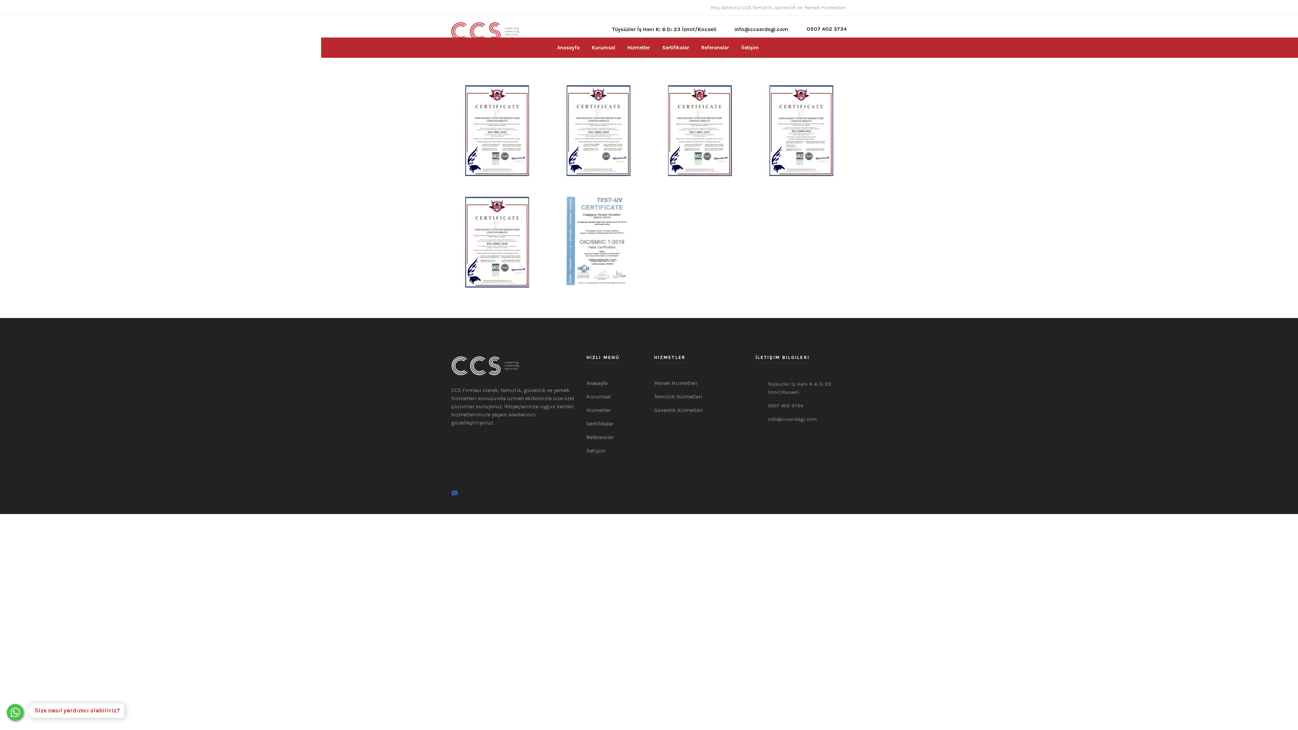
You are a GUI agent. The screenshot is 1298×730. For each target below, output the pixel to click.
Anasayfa (568, 48)
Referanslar (715, 48)
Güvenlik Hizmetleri (678, 410)
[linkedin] (474, 8)
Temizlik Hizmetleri (678, 396)
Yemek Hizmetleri (676, 383)
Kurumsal (603, 48)
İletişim (750, 48)
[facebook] (453, 8)
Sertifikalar (675, 48)
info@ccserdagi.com (792, 419)
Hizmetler (638, 48)
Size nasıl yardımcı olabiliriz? (77, 710)
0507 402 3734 (827, 29)
